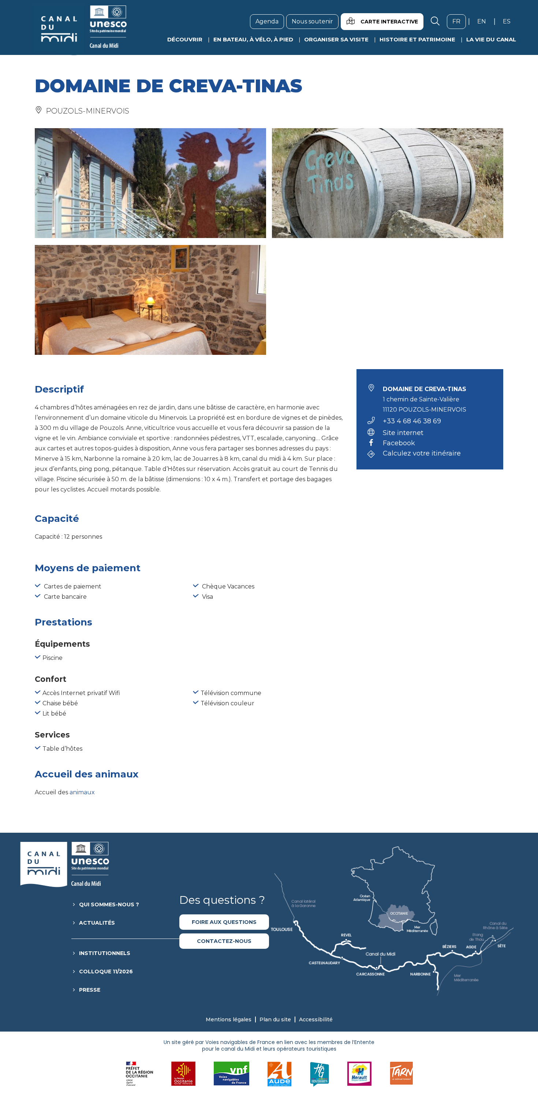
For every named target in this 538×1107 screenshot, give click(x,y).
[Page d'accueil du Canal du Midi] (80, 30)
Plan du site (275, 1019)
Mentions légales (228, 1019)
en (484, 21)
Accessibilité (316, 1019)
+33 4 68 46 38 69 (412, 421)
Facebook (399, 443)
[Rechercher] (435, 22)
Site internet (403, 433)
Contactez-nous (224, 941)
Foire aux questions (224, 922)
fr (459, 21)
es (509, 21)
